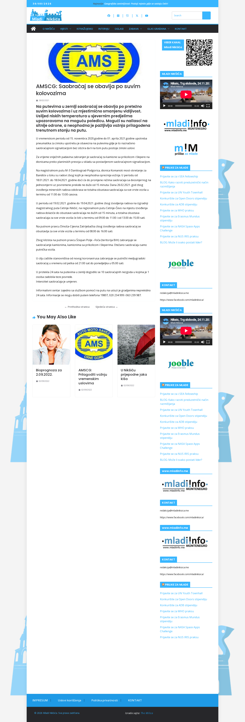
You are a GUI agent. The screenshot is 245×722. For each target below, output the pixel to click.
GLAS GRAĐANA (156, 28)
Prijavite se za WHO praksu (177, 210)
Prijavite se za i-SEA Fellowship (179, 176)
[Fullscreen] (208, 105)
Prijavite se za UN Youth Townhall (181, 192)
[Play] (164, 105)
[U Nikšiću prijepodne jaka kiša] (136, 345)
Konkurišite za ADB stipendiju (178, 204)
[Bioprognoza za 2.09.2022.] (51, 345)
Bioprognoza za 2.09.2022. (49, 372)
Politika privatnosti (104, 700)
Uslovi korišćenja (69, 700)
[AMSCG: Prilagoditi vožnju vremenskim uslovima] (94, 345)
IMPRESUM (40, 700)
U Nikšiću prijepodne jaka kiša (134, 374)
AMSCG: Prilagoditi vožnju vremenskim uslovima (92, 376)
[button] (69, 28)
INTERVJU (103, 28)
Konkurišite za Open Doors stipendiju (183, 198)
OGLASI (119, 28)
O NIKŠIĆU (49, 28)
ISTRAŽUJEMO (85, 28)
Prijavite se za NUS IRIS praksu (179, 236)
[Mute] (202, 105)
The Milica (147, 713)
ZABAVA (134, 28)
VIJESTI (64, 28)
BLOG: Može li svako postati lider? (181, 242)
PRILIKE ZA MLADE (176, 168)
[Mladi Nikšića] (33, 28)
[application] (186, 94)
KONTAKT (181, 28)
